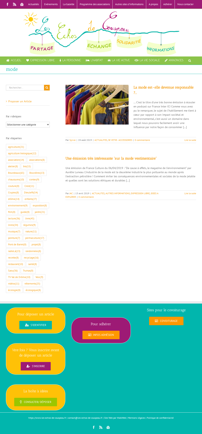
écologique (33, 290)
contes (34, 179)
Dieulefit (31, 192)
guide (25, 211)
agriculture (16, 146)
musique (14, 231)
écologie (14, 290)
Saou (13, 270)
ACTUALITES (100, 140)
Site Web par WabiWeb (115, 417)
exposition (40, 205)
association (16, 159)
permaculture (34, 237)
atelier (13, 166)
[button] (189, 61)
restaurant (15, 264)
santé (32, 264)
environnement (18, 205)
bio (27, 166)
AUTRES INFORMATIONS (118, 193)
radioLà (14, 251)
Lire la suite (190, 140)
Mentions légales (136, 417)
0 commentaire (142, 140)
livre (29, 218)
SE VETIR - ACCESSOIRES (120, 140)
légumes (29, 224)
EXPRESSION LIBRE (140, 193)
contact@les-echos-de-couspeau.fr (85, 417)
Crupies (13, 192)
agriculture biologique (22, 153)
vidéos (13, 283)
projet (36, 244)
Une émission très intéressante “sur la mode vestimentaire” (111, 158)
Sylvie (72, 140)
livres (13, 224)
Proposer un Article (20, 101)
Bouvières (36, 172)
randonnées (33, 251)
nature (31, 231)
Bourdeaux (16, 172)
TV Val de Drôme (19, 277)
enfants (31, 198)
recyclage (31, 257)
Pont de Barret (17, 244)
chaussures (16, 179)
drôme (14, 198)
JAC (71, 193)
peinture (14, 237)
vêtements (32, 283)
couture (13, 185)
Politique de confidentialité (160, 417)
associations (37, 159)
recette (13, 257)
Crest (29, 185)
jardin (40, 211)
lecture (14, 218)
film (11, 211)
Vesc (39, 277)
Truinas (28, 270)
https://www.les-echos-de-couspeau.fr (47, 417)
